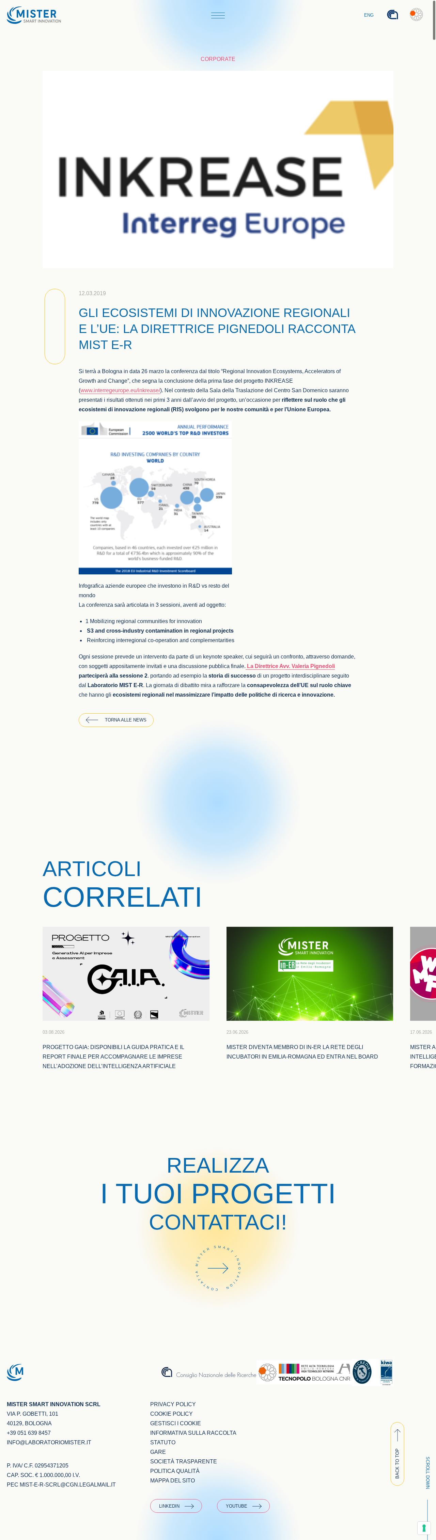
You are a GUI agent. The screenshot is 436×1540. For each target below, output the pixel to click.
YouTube (236, 1506)
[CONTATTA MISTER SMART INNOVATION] (218, 1300)
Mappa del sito (172, 1480)
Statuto (162, 1442)
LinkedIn (169, 1506)
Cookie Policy (171, 1414)
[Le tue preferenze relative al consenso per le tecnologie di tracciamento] (424, 1528)
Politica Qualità (175, 1471)
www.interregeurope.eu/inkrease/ (120, 390)
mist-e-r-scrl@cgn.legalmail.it (68, 1485)
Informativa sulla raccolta (193, 1433)
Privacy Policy (173, 1404)
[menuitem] (369, 15)
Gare (158, 1452)
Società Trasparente (183, 1461)
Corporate (218, 59)
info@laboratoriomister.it (49, 1442)
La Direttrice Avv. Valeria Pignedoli (290, 666)
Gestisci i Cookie (175, 1423)
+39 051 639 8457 (29, 1433)
